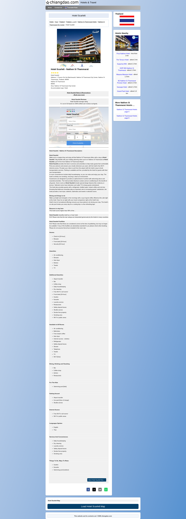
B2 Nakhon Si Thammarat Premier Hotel (126, 82)
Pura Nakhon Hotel (123, 53)
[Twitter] (94, 489)
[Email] (100, 489)
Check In (69, 117)
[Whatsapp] (106, 489)
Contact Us (58, 7)
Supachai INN (122, 64)
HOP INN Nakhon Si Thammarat (126, 69)
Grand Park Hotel (123, 91)
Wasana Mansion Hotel (124, 74)
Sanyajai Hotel (122, 87)
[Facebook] (88, 489)
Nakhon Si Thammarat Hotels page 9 (127, 117)
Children (85, 133)
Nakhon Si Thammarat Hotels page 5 (127, 111)
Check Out (70, 125)
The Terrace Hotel (122, 60)
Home (50, 7)
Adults (77, 133)
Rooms (69, 133)
